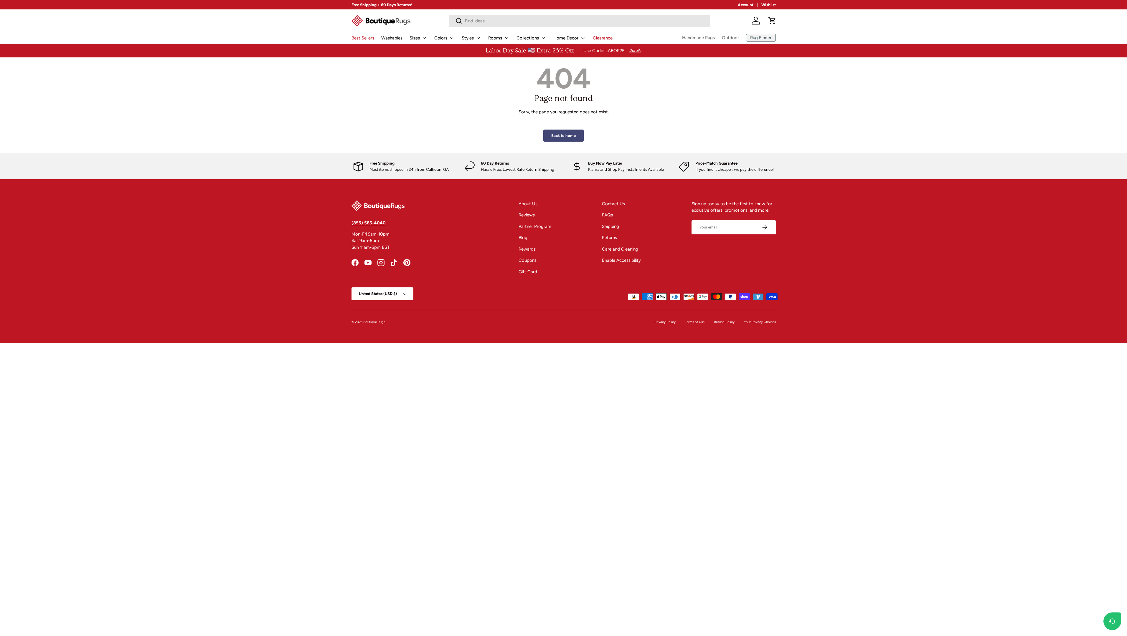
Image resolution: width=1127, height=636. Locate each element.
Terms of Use (694, 322)
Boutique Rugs (374, 322)
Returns (609, 237)
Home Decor (565, 38)
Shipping (610, 226)
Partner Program (535, 226)
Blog (523, 237)
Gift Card (528, 271)
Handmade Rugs (698, 37)
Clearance (603, 38)
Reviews (527, 215)
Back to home (563, 135)
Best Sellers (363, 38)
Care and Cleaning (620, 249)
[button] (772, 20)
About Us (528, 203)
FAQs (607, 215)
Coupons (528, 260)
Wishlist (768, 4)
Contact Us (613, 203)
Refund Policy (724, 322)
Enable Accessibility (621, 260)
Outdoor (730, 37)
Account (745, 4)
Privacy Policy (665, 322)
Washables (391, 38)
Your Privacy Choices (760, 322)
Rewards (527, 249)
